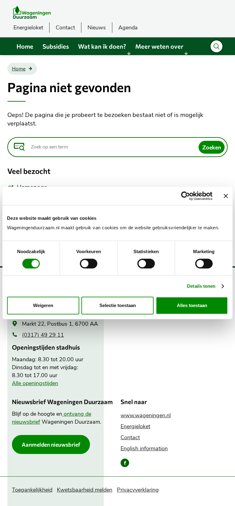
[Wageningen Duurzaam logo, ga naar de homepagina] (55, 12)
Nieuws (97, 27)
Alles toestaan (192, 305)
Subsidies (56, 46)
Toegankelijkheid (32, 489)
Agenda (128, 27)
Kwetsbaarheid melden (84, 489)
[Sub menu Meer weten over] (186, 53)
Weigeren (43, 305)
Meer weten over (159, 46)
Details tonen (201, 286)
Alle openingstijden (35, 383)
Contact (65, 27)
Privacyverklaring (138, 489)
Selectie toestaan (117, 305)
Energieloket (28, 27)
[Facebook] (125, 463)
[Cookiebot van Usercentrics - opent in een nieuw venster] (185, 196)
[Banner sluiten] (226, 196)
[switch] (88, 263)
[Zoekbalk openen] (216, 46)
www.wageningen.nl (146, 415)
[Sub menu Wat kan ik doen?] (129, 53)
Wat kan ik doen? (102, 46)
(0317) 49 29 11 (43, 335)
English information (144, 448)
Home (25, 46)
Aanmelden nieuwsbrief (51, 444)
